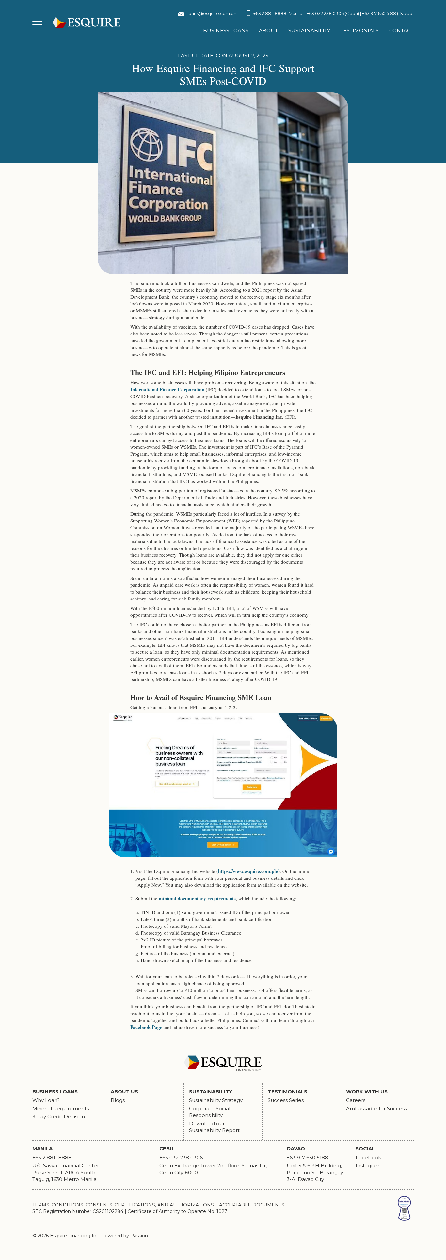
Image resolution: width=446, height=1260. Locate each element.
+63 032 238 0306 (181, 1157)
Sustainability (309, 30)
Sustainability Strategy (216, 1100)
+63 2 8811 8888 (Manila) (278, 13)
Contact (401, 30)
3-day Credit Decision (58, 1116)
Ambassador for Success (376, 1108)
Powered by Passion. (125, 1235)
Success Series (286, 1100)
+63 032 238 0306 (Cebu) (333, 13)
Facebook (368, 1157)
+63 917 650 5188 (307, 1157)
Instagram (368, 1165)
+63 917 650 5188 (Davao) (388, 13)
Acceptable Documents (251, 1205)
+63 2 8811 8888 (52, 1157)
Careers (355, 1100)
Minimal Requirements (60, 1108)
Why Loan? (46, 1100)
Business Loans (225, 30)
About (268, 30)
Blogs (118, 1100)
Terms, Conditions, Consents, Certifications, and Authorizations (123, 1205)
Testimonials (360, 30)
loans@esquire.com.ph (211, 13)
